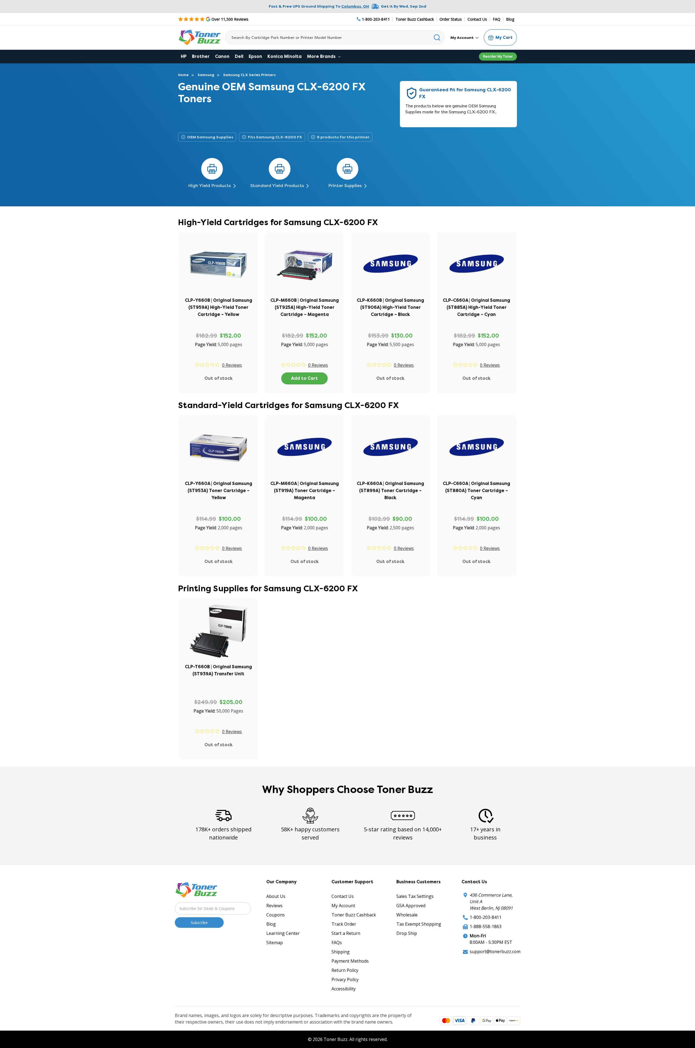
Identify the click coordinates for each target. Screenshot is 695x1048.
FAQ (496, 19)
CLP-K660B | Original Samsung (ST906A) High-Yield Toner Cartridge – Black (390, 307)
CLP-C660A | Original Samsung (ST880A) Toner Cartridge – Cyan (476, 490)
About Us (275, 896)
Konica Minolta (284, 56)
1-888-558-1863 (485, 926)
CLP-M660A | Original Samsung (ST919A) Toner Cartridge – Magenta (304, 490)
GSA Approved (410, 906)
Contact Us (477, 19)
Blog (510, 19)
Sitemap (274, 943)
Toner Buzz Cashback (415, 19)
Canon (222, 56)
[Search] (437, 37)
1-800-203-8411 (485, 917)
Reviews (274, 906)
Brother (201, 56)
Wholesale (407, 915)
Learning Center (283, 933)
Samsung (206, 75)
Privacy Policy (345, 979)
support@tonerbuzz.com (495, 951)
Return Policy (344, 970)
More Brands (322, 56)
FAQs (336, 943)
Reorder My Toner (498, 56)
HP (184, 56)
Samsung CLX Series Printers (249, 75)
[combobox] (335, 37)
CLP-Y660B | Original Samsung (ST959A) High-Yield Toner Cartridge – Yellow (218, 307)
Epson (255, 56)
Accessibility (343, 989)
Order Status (451, 19)
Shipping (340, 952)
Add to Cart (304, 378)
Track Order (343, 924)
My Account (462, 37)
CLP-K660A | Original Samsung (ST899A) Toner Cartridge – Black (390, 490)
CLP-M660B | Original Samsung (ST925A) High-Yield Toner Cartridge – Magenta (304, 307)
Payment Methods (350, 961)
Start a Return (345, 933)
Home (183, 75)
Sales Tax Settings (415, 896)
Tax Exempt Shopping (418, 924)
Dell (239, 56)
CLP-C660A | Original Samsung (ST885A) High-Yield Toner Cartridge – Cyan (476, 307)
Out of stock (218, 378)
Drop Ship (406, 933)
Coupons (275, 915)
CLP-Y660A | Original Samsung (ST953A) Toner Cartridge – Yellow (218, 490)
